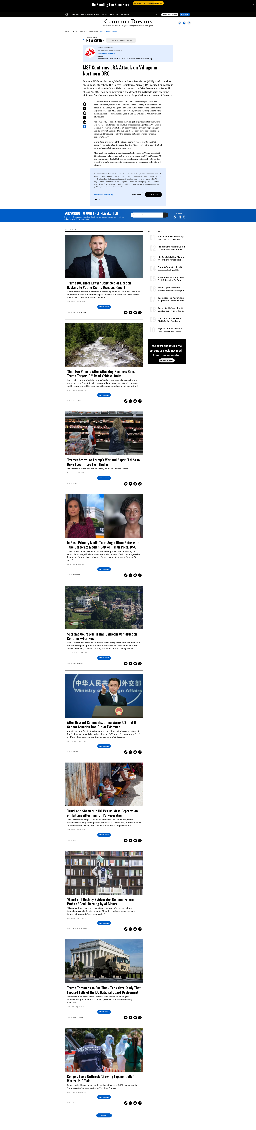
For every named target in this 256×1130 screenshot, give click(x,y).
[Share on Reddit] (135, 312)
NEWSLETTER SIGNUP (170, 14)
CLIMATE (90, 14)
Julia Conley (71, 564)
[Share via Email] (84, 113)
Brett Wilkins (71, 302)
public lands (76, 400)
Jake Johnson (71, 918)
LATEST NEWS (75, 14)
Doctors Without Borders (108, 31)
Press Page (136, 194)
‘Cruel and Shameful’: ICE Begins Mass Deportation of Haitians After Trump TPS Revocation (102, 813)
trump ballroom (77, 663)
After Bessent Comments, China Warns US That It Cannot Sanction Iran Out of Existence (101, 724)
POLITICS (104, 14)
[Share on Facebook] (84, 104)
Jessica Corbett (72, 390)
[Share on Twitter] (84, 108)
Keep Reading (104, 306)
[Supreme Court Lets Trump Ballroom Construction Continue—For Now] (104, 607)
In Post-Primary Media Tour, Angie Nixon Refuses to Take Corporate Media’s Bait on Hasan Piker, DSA (103, 544)
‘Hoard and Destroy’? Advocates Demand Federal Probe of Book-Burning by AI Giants (101, 901)
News (68, 312)
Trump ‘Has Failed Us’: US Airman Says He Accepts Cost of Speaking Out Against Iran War (171, 238)
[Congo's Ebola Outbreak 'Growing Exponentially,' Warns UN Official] (104, 1050)
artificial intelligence (79, 928)
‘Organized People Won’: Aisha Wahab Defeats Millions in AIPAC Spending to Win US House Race (170, 330)
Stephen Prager (72, 741)
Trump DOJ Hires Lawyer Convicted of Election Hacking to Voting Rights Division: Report (99, 285)
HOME (67, 31)
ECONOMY (97, 14)
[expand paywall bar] (253, 4)
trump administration (79, 312)
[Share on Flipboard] (130, 312)
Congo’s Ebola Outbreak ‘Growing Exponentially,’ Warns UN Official (100, 1078)
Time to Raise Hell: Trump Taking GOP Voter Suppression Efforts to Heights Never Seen (171, 309)
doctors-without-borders (89, 31)
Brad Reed (70, 473)
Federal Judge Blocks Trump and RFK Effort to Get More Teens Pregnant (170, 319)
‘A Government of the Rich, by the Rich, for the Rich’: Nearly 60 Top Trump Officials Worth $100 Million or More (171, 279)
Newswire (75, 31)
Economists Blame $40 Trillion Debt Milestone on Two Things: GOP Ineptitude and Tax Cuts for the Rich (170, 268)
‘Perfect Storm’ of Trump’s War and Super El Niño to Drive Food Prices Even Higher (103, 462)
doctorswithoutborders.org (103, 194)
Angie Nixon (76, 574)
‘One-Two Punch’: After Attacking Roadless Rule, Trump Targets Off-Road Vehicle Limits (101, 373)
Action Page (153, 194)
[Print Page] (84, 122)
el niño (74, 483)
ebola (74, 1102)
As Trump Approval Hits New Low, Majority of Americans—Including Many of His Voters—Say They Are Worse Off (171, 289)
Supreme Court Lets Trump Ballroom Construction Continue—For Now (102, 636)
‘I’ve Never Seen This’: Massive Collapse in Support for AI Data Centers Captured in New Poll (171, 299)
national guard (77, 1017)
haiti (74, 840)
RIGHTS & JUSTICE (114, 14)
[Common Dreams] (66, 14)
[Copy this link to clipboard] (84, 117)
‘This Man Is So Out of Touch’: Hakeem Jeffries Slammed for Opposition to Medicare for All (171, 258)
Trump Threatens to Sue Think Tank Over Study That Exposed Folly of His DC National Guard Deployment (104, 990)
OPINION (83, 14)
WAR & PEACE (125, 14)
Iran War (75, 751)
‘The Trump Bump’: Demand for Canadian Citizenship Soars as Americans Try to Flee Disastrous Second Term (171, 248)
